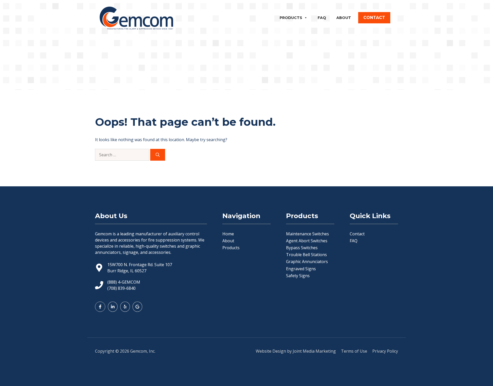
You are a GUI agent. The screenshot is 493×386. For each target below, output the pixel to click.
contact (374, 17)
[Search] (157, 155)
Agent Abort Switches (306, 241)
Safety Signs (298, 275)
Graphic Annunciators (307, 261)
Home (228, 234)
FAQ (322, 17)
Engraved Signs (301, 269)
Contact (357, 234)
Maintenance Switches (307, 234)
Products (291, 17)
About (343, 17)
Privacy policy (385, 351)
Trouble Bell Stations (306, 254)
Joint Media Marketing (314, 351)
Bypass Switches (302, 247)
